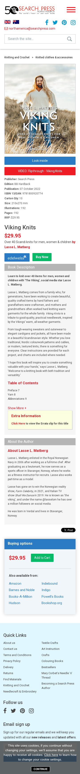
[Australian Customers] (16, 22)
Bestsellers (49, 667)
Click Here (18, 423)
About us (9, 643)
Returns (8, 673)
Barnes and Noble (22, 590)
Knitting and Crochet (17, 57)
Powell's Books (53, 597)
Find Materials (12, 679)
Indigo (46, 590)
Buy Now (42, 257)
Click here (51, 755)
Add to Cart (42, 557)
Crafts (45, 655)
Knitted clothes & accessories (54, 57)
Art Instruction (51, 648)
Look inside (40, 160)
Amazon (15, 584)
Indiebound (50, 584)
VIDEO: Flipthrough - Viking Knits (40, 171)
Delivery (8, 667)
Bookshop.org (52, 603)
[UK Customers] (7, 22)
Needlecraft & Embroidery (19, 691)
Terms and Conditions (17, 655)
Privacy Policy (11, 661)
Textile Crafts (50, 643)
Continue (41, 769)
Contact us (10, 648)
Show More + (17, 408)
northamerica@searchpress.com (17, 28)
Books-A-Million (20, 597)
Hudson (14, 603)
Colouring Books (52, 661)
